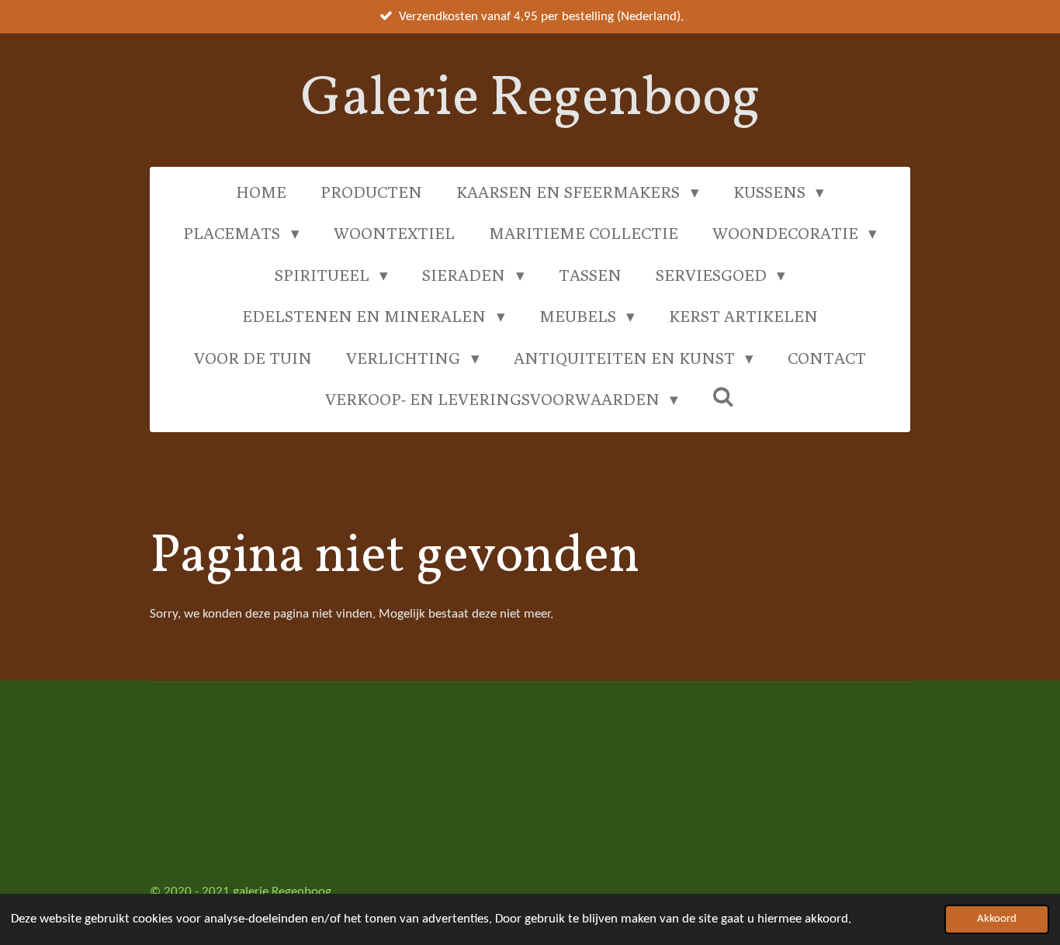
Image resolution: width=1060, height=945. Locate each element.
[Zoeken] (723, 396)
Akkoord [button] (997, 919)
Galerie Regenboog (530, 100)
